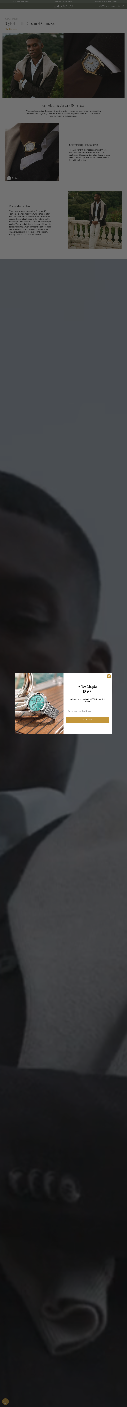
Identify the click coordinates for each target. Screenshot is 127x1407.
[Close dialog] (109, 676)
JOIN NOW (87, 720)
